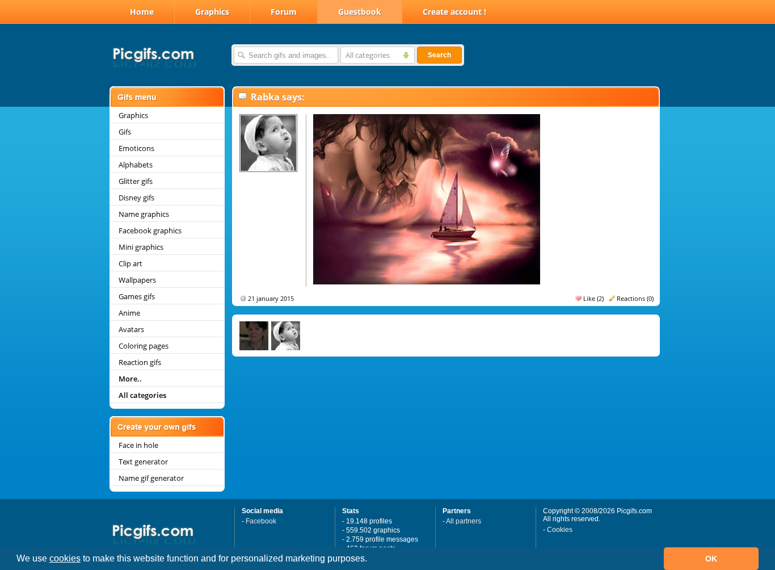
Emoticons (136, 148)
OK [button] (711, 558)
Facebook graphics (150, 230)
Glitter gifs (136, 181)
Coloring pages (144, 346)
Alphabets (136, 165)
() (600, 298)
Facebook (261, 521)
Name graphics (144, 214)
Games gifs (137, 296)
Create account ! (454, 11)
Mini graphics (141, 247)
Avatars (131, 329)
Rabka (265, 97)
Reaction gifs (140, 362)
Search (439, 55)
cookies (65, 558)
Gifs (125, 132)
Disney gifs (136, 197)
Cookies (559, 530)
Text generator (143, 461)
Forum (284, 11)
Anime (129, 313)
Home (142, 11)
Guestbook (359, 11)
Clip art (130, 263)
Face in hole (138, 445)
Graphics (212, 11)
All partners (463, 521)
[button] (371, 559)
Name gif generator (151, 478)
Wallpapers (137, 280)
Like (589, 298)
